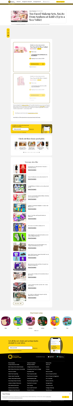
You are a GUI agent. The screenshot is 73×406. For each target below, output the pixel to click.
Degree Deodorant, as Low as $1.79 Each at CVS (38, 176)
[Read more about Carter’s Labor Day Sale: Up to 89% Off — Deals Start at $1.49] (19, 286)
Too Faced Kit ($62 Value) (38, 78)
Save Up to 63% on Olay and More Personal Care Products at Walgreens (38, 264)
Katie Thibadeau (32, 11)
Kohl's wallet (42, 106)
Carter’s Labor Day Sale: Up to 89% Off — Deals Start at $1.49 (38, 285)
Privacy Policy (24, 132)
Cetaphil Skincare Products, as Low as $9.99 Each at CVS (38, 186)
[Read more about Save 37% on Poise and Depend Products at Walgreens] (19, 217)
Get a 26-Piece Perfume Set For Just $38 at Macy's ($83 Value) (38, 274)
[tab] (25, 152)
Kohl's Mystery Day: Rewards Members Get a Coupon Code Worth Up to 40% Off (37, 245)
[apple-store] (51, 356)
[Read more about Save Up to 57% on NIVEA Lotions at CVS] (19, 227)
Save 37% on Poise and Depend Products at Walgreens (37, 216)
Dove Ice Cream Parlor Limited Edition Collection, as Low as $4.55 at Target (38, 196)
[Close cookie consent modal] (70, 394)
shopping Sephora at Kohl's (33, 113)
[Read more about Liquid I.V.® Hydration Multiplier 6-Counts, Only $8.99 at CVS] (19, 207)
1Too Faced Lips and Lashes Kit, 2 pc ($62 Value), (38, 86)
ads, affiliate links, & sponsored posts (21, 24)
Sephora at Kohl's (25, 105)
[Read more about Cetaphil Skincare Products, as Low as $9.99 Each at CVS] (19, 188)
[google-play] (60, 356)
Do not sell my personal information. (16, 397)
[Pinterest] (8, 35)
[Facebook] (8, 33)
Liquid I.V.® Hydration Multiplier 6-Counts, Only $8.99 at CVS (38, 206)
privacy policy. (48, 396)
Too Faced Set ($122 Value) (39, 47)
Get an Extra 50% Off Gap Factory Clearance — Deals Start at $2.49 (38, 167)
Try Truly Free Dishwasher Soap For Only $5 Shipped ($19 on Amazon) (37, 295)
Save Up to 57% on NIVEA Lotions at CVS (36, 225)
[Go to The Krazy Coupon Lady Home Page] (11, 2)
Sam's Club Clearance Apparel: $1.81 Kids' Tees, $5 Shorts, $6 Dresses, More (38, 255)
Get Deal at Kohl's (35, 64)
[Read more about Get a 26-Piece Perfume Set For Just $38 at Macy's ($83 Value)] (19, 276)
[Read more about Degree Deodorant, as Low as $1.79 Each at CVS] (19, 178)
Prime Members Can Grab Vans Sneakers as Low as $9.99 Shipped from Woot (38, 235)
